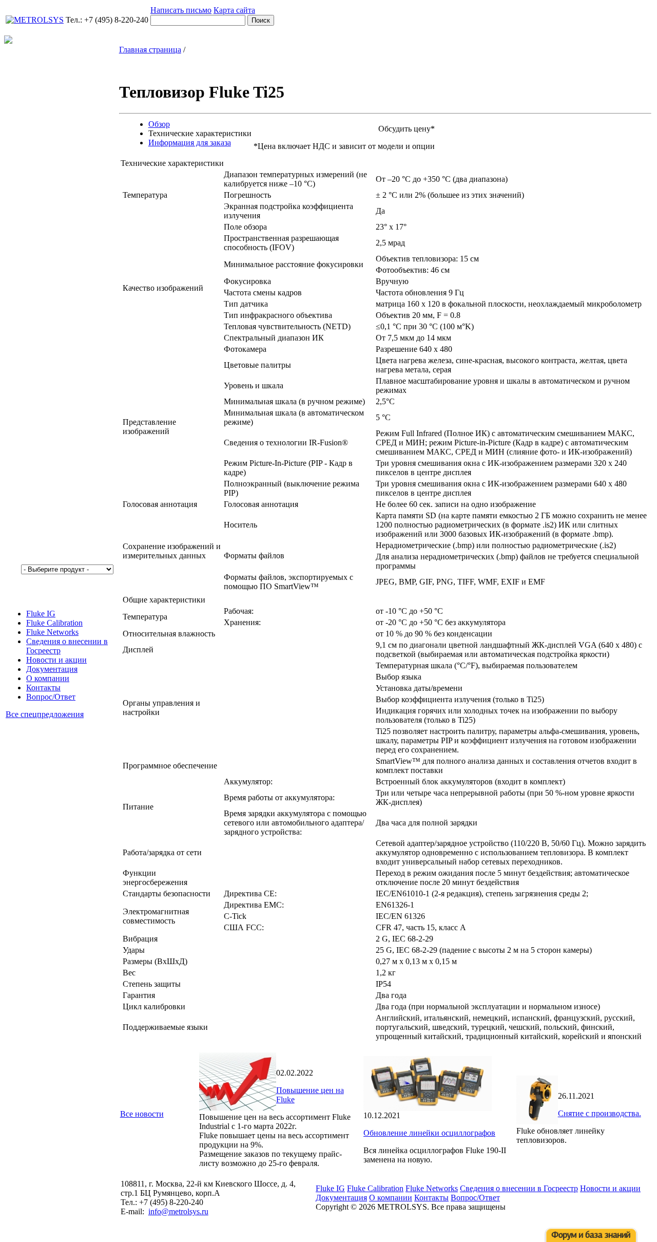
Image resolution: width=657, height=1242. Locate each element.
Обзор (159, 124)
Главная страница (150, 49)
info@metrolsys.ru (178, 1211)
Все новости (142, 1113)
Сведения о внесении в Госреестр (519, 1188)
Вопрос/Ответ (50, 696)
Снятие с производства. (599, 1113)
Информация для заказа (189, 142)
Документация (52, 669)
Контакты (43, 687)
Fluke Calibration (54, 622)
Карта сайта (234, 10)
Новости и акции (56, 659)
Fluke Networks (52, 632)
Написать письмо (180, 10)
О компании (47, 678)
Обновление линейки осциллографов (429, 1132)
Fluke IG (40, 613)
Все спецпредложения (45, 714)
